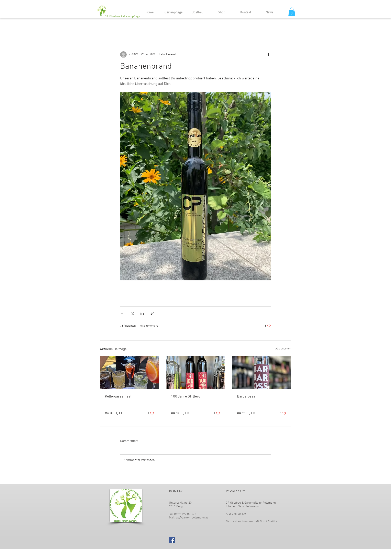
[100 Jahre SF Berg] (195, 372)
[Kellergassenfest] (129, 372)
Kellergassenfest (118, 396)
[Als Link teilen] (152, 313)
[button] (291, 12)
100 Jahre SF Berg (185, 396)
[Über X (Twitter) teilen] (132, 313)
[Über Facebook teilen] (122, 313)
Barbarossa (246, 396)
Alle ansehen (283, 348)
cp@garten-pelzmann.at (192, 517)
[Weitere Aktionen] (268, 54)
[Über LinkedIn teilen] (142, 313)
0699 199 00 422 (185, 514)
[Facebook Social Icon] (172, 540)
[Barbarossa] (261, 372)
